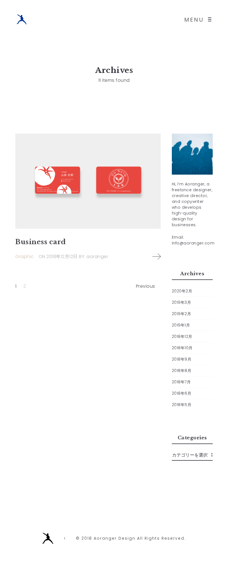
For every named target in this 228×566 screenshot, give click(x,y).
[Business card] (88, 181)
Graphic (24, 256)
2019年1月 (181, 325)
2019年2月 (181, 314)
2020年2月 (182, 291)
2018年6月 (182, 393)
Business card (40, 242)
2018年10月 (182, 348)
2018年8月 (182, 370)
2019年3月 (181, 302)
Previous (145, 286)
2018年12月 (182, 336)
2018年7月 (181, 382)
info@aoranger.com (193, 243)
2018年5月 (182, 404)
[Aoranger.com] (22, 19)
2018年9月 (182, 359)
